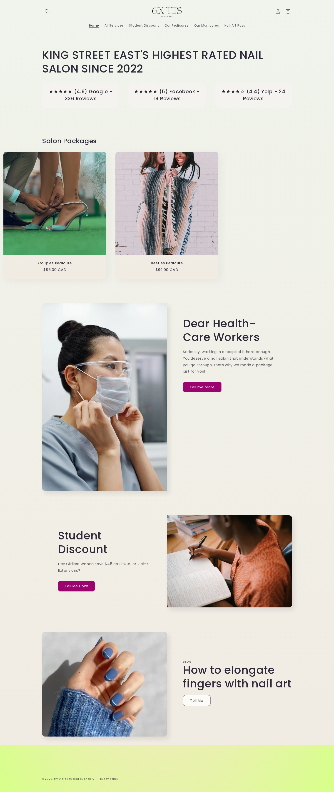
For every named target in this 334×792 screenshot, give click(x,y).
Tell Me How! (76, 586)
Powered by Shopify (81, 779)
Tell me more (202, 387)
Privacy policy (108, 779)
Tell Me (196, 700)
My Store (60, 779)
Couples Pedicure (55, 263)
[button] (47, 11)
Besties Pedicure (167, 263)
